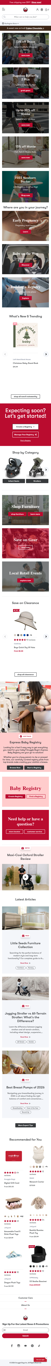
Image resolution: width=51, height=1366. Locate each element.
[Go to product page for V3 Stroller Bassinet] (38, 1254)
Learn (25, 232)
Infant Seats (13, 481)
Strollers (37, 481)
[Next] (46, 354)
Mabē (32, 1178)
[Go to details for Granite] (18, 635)
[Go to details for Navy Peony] (28, 635)
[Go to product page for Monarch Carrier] (38, 1155)
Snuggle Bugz (9, 1179)
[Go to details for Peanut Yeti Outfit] (11, 1216)
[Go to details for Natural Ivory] (43, 1167)
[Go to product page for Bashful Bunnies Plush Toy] (38, 1203)
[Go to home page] (25, 9)
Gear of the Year (32, 1108)
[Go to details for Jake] (34, 1266)
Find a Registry (25, 441)
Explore (25, 298)
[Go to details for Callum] (40, 1266)
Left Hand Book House (22, 359)
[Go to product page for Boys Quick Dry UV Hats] (25, 620)
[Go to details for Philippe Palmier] (18, 1216)
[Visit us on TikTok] (39, 1345)
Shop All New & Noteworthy (25, 396)
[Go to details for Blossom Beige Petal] (46, 1215)
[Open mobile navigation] (3, 9)
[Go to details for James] (31, 1266)
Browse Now (15, 768)
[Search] (5, 17)
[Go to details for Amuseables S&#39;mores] (5, 1216)
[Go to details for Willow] (37, 1215)
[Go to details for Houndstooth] (31, 1167)
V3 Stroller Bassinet (38, 1281)
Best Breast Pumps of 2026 (25, 1087)
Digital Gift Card (11, 1183)
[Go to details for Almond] (15, 635)
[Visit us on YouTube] (25, 1345)
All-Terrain (20, 1042)
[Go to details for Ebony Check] (40, 1167)
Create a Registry (24, 427)
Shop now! (36, 2)
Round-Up (25, 1112)
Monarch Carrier (37, 1182)
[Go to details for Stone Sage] (37, 1167)
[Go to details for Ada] (37, 1266)
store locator (14, 832)
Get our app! (40, 1359)
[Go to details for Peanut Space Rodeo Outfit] (15, 1216)
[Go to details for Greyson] (43, 1266)
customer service (34, 832)
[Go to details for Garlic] (8, 1216)
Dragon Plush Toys (12, 1282)
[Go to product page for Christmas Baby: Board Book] (25, 335)
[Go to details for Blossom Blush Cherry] (40, 1215)
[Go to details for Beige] (31, 1215)
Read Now (24, 963)
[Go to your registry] (42, 9)
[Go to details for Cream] (34, 1215)
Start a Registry (34, 768)
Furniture (21, 968)
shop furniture (17, 514)
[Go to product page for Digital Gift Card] (13, 1155)
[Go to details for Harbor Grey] (21, 635)
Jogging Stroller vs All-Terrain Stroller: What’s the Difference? (25, 1017)
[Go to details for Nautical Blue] (24, 635)
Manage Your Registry (24, 435)
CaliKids (17, 644)
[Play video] (25, 877)
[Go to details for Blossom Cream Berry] (43, 1215)
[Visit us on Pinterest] (32, 1345)
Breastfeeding (17, 1108)
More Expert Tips (25, 1125)
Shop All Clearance (25, 674)
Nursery (31, 968)
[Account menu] (37, 9)
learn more (35, 514)
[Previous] (5, 354)
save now (25, 547)
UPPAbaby (34, 1278)
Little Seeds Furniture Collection (25, 945)
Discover (25, 265)
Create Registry (15, 796)
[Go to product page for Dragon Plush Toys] (13, 1254)
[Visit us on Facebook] (12, 1345)
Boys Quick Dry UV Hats (24, 647)
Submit (25, 1336)
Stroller (31, 1042)
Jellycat (7, 1228)
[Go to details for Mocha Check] (34, 1167)
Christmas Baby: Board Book (25, 363)
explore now (25, 580)
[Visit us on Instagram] (18, 1345)
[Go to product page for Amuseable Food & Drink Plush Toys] (13, 1203)
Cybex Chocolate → (35, 28)
